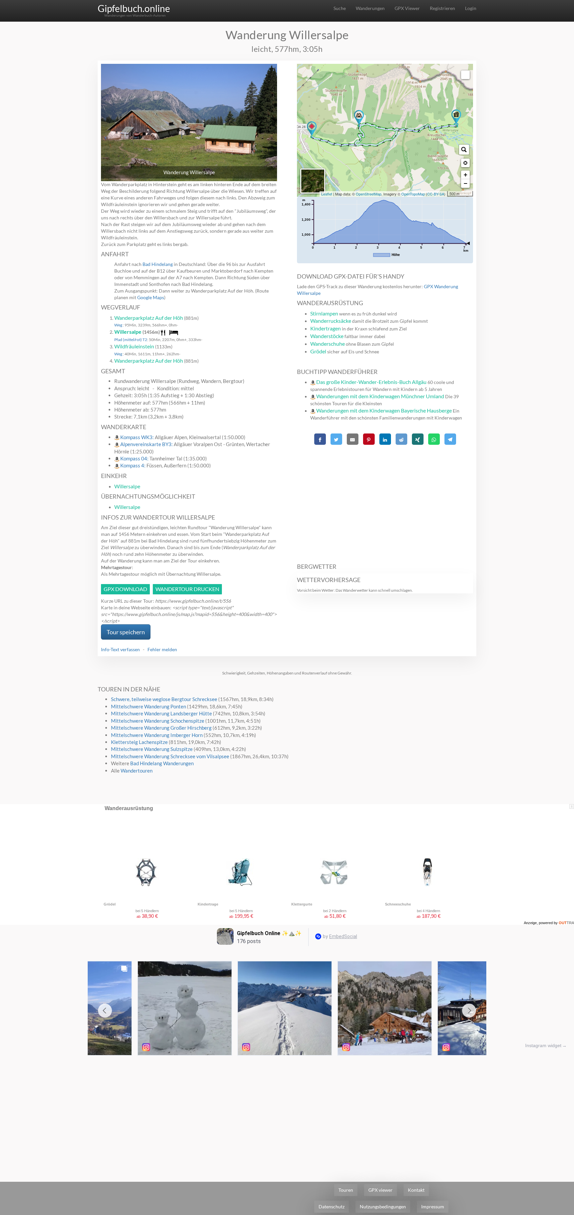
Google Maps (150, 297)
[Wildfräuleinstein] (358, 118)
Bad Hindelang (158, 264)
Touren (345, 1190)
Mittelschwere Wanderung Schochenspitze (157, 721)
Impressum (432, 1206)
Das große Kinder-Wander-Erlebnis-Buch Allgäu (371, 382)
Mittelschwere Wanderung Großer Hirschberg (161, 728)
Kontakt (416, 1190)
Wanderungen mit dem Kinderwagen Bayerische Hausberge (384, 410)
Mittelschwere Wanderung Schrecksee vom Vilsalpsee (170, 756)
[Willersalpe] (456, 117)
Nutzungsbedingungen (383, 1206)
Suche (340, 8)
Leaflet (326, 193)
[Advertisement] (385, 500)
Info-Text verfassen (120, 649)
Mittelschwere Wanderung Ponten (148, 706)
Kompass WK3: (137, 437)
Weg (118, 324)
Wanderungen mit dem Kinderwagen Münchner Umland (380, 396)
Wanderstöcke (326, 336)
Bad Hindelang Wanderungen (162, 763)
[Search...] (464, 150)
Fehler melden (162, 649)
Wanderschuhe (327, 343)
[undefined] (465, 74)
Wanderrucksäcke (330, 320)
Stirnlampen (324, 313)
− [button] (465, 183)
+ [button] (465, 174)
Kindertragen (325, 328)
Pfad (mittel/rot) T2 (130, 339)
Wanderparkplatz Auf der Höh (148, 317)
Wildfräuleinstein (134, 346)
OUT (566, 923)
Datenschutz (331, 1206)
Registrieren (442, 8)
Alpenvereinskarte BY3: (147, 444)
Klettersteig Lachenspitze (139, 742)
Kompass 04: (134, 458)
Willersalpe (128, 331)
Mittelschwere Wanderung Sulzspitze (152, 749)
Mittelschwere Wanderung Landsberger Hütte (161, 713)
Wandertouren (136, 771)
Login (470, 8)
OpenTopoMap (413, 193)
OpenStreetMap (368, 193)
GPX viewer (380, 1190)
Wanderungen (370, 8)
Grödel (318, 351)
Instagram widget (543, 1045)
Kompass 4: (133, 465)
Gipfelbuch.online (134, 8)
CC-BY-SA (435, 193)
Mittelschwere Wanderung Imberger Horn (157, 735)
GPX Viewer (407, 8)
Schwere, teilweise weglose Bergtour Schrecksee (164, 699)
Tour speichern (126, 632)
